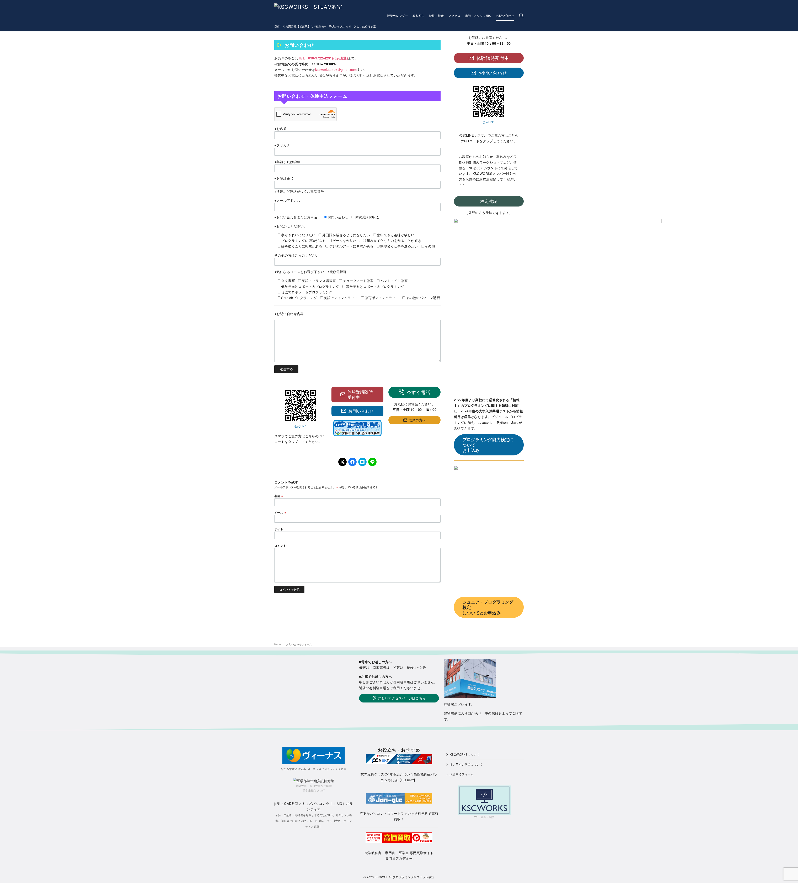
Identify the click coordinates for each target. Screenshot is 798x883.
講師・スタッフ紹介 (478, 15)
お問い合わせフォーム (299, 644)
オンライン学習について (466, 764)
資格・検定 (436, 15)
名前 (278, 496)
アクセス (454, 15)
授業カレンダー (397, 15)
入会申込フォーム (462, 774)
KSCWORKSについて (465, 754)
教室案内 (419, 15)
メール (280, 512)
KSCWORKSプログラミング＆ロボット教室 (405, 877)
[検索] (521, 16)
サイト (278, 529)
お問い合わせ (505, 15)
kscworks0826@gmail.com (336, 69)
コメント (281, 545)
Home (278, 644)
